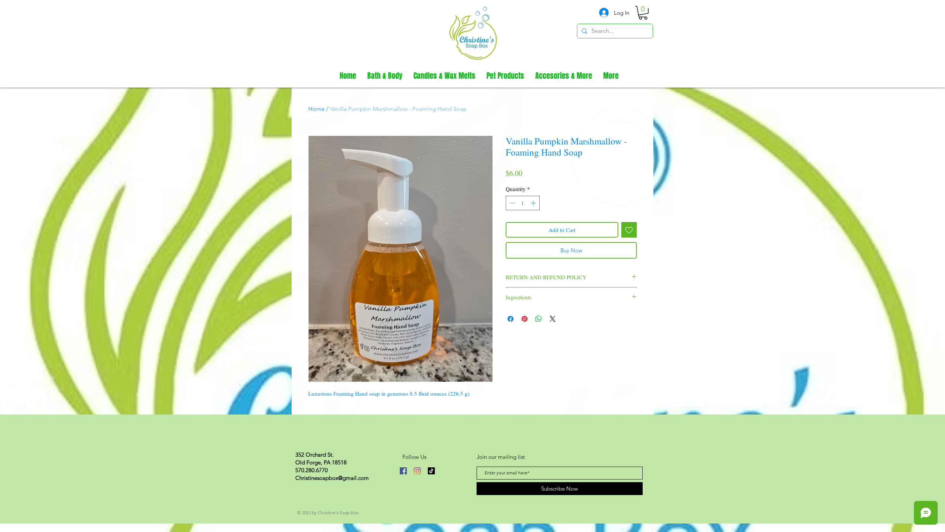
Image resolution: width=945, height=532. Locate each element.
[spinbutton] (523, 203)
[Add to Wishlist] (629, 230)
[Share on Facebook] (510, 318)
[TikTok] (431, 470)
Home (316, 108)
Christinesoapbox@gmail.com (332, 477)
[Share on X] (552, 318)
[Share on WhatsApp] (538, 318)
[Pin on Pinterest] (524, 318)
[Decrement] (512, 203)
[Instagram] (417, 470)
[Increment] (534, 203)
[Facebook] (403, 470)
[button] (643, 13)
